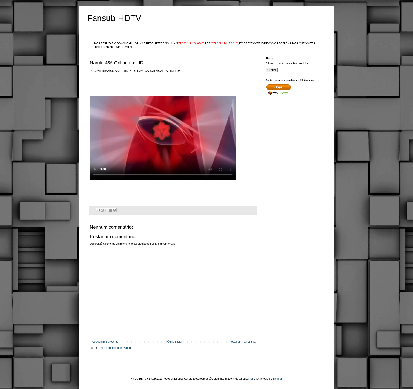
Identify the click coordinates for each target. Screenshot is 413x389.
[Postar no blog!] (102, 210)
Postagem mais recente (104, 341)
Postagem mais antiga (243, 341)
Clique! (271, 70)
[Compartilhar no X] (106, 210)
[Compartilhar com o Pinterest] (114, 210)
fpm (252, 378)
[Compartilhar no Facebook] (110, 210)
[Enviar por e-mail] (98, 210)
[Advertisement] (168, 83)
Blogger (277, 378)
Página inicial (174, 341)
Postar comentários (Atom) (115, 347)
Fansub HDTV (114, 18)
